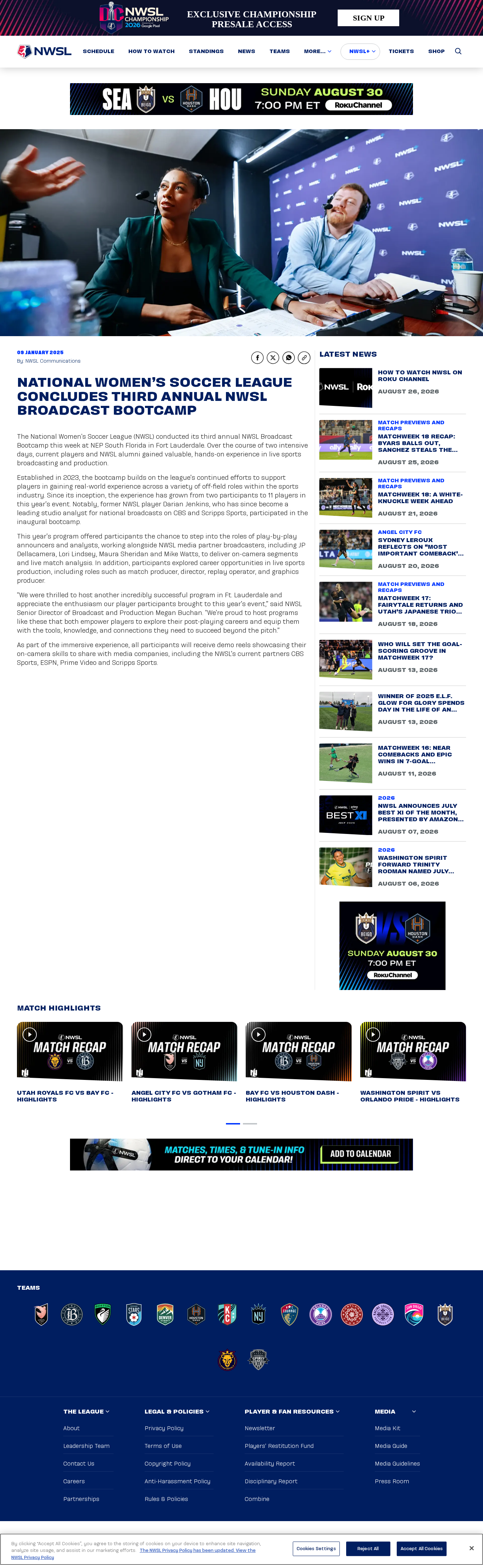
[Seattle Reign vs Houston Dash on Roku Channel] (241, 99)
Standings (206, 51)
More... (315, 51)
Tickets (401, 51)
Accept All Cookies (422, 1548)
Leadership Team (86, 1446)
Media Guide (391, 1446)
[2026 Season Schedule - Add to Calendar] (241, 1154)
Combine (257, 1499)
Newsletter (260, 1429)
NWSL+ (359, 51)
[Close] (471, 1548)
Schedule (98, 51)
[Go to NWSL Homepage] (44, 52)
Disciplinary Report (271, 1482)
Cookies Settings (316, 1548)
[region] (241, 1549)
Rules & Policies (166, 1499)
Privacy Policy (164, 1429)
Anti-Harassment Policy (177, 1482)
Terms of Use (163, 1446)
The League (83, 1412)
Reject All (368, 1548)
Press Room (392, 1482)
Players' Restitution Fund (279, 1446)
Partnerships (81, 1499)
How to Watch (151, 51)
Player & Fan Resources (289, 1412)
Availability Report (270, 1464)
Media (385, 1412)
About (71, 1429)
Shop (436, 51)
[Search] (458, 51)
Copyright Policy (168, 1464)
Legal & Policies (174, 1412)
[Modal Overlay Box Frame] (241, 18)
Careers (74, 1482)
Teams (279, 51)
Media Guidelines (397, 1464)
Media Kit (387, 1429)
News (246, 51)
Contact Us (78, 1464)
